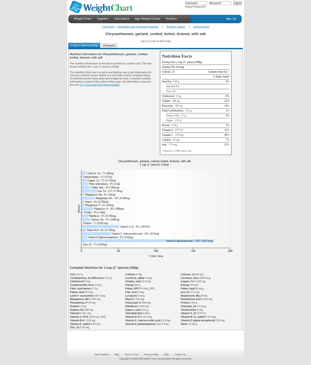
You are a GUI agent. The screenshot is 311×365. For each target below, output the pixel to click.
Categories (108, 26)
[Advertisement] (152, 337)
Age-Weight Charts (147, 18)
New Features (102, 354)
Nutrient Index (201, 26)
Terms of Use (132, 354)
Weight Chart (82, 18)
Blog (117, 354)
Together (103, 18)
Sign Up (231, 18)
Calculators (121, 18)
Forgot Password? (195, 6)
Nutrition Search (176, 26)
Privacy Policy (151, 354)
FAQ (166, 354)
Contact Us (180, 354)
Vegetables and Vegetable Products (137, 26)
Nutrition (171, 18)
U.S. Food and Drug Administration (100, 84)
